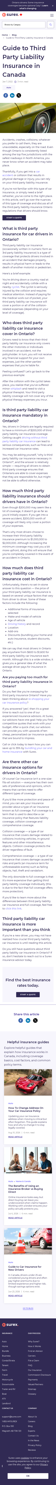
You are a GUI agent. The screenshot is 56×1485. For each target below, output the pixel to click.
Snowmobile (8, 1384)
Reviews (32, 1450)
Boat (4, 1394)
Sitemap (32, 1389)
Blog (14, 35)
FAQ (30, 1365)
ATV (4, 1398)
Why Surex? (33, 1341)
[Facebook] (5, 95)
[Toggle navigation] (52, 15)
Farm (4, 1370)
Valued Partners (35, 1384)
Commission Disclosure (39, 1375)
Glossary (32, 1394)
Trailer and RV (8, 1389)
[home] (10, 1327)
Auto (9, 88)
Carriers (31, 1356)
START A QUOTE (14, 218)
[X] (18, 95)
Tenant (5, 1365)
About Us (32, 1416)
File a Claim (33, 1360)
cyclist (15, 287)
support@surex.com (11, 1416)
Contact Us (33, 1436)
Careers (31, 1421)
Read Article (15, 1137)
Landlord (6, 1403)
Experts (31, 1431)
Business (6, 1356)
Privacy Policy (34, 1445)
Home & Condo (23, 1181)
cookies (25, 1458)
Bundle (5, 1351)
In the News (33, 1440)
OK (28, 1476)
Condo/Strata (8, 1360)
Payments (33, 1379)
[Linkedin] (12, 95)
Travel (5, 1375)
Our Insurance (34, 1370)
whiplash (16, 388)
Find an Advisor (35, 1351)
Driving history (17, 624)
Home (5, 35)
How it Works (34, 1346)
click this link (13, 908)
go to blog (28, 1308)
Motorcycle (7, 1379)
